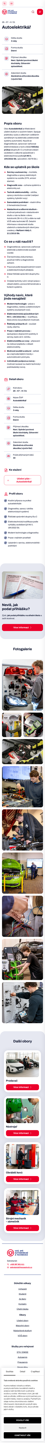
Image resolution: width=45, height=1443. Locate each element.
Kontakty (22, 1304)
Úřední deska (22, 1309)
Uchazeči (22, 1289)
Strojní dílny (22, 1367)
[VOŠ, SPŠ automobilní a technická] (9, 11)
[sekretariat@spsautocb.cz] (11, 3)
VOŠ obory (22, 1336)
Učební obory (22, 1321)
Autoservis (22, 1357)
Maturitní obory (22, 1326)
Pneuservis (23, 1362)
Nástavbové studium (22, 1331)
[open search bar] (33, 12)
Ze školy (22, 1299)
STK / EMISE (22, 1352)
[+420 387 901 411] (4, 3)
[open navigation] (40, 12)
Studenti (22, 1294)
